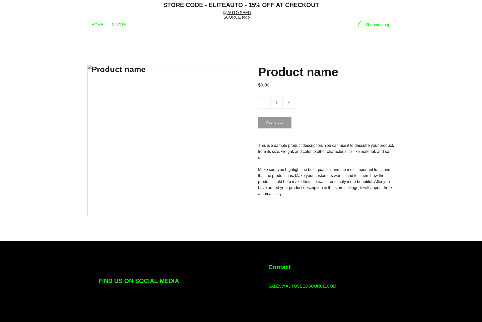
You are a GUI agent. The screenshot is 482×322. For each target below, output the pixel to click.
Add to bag (274, 122)
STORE (119, 25)
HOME (97, 25)
